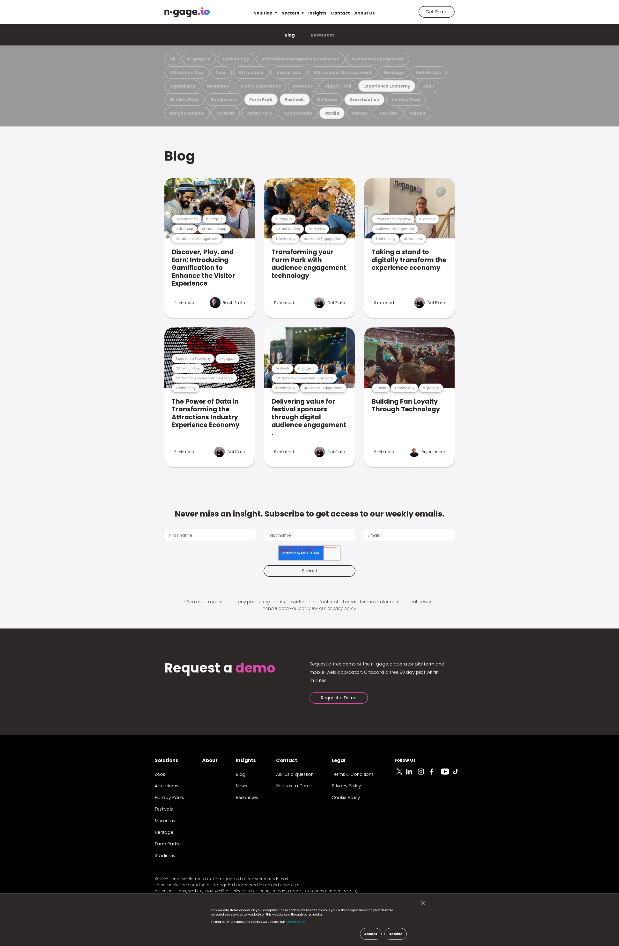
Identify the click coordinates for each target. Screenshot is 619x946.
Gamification (364, 99)
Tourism (388, 113)
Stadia (331, 113)
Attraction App (187, 72)
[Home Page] (187, 12)
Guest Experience (261, 86)
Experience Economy (386, 86)
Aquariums (182, 86)
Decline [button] (396, 933)
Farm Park (261, 99)
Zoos (221, 72)
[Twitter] (400, 774)
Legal (338, 760)
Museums (218, 86)
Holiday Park (405, 99)
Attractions (251, 72)
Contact (340, 13)
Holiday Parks (169, 797)
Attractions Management (342, 72)
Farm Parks (167, 844)
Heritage (394, 72)
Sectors (290, 13)
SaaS (428, 86)
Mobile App (429, 72)
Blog (290, 35)
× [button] (422, 903)
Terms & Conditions (353, 774)
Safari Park (259, 113)
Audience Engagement (377, 59)
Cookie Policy (346, 797)
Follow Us (405, 760)
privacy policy (341, 608)
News (241, 786)
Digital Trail (338, 86)
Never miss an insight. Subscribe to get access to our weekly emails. (309, 513)
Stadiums (165, 855)
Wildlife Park (184, 99)
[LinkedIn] (412, 774)
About (210, 760)
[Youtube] (447, 774)
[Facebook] (435, 774)
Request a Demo (339, 698)
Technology (235, 59)
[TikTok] (458, 774)
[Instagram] (423, 774)
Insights (317, 13)
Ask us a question (295, 774)
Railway (225, 113)
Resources (323, 35)
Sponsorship (298, 113)
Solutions (166, 760)
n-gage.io (198, 59)
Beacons (303, 86)
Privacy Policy (346, 786)
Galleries (327, 99)
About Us (364, 13)
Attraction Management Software (300, 59)
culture (418, 113)
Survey (359, 113)
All (172, 59)
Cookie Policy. (296, 922)
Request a (219, 668)
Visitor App (289, 72)
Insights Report (187, 113)
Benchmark (224, 99)
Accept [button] (370, 933)
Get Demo (437, 12)
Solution (263, 13)
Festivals (295, 99)
